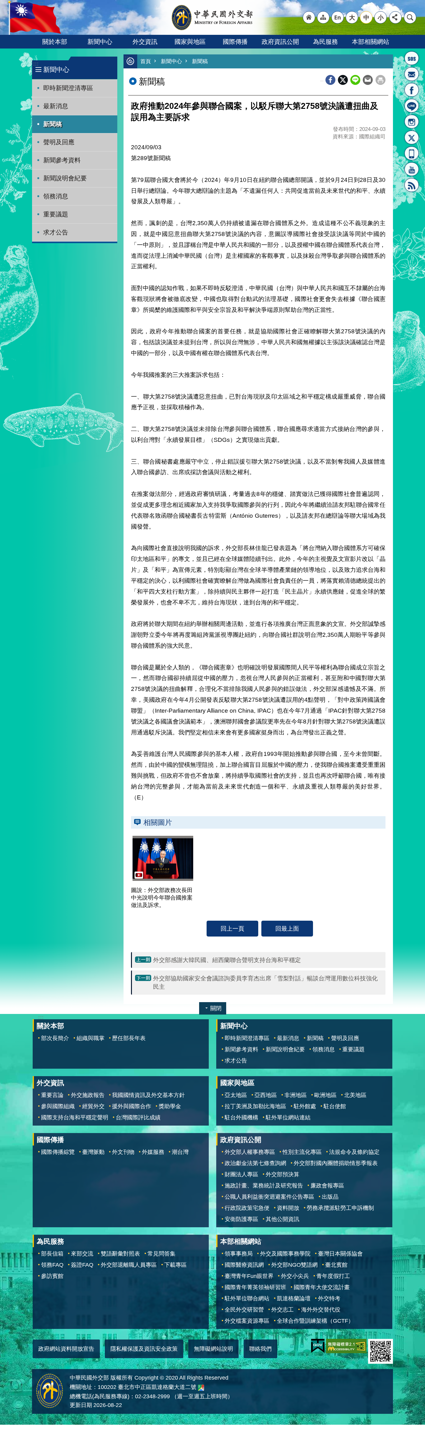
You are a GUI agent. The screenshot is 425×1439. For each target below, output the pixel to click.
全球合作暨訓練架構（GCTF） (315, 1321)
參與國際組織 (58, 1106)
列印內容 (380, 80)
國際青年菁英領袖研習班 (255, 1287)
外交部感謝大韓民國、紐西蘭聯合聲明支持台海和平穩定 (227, 959)
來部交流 (82, 1254)
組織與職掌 (91, 1038)
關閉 (216, 1008)
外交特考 (329, 1298)
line (355, 80)
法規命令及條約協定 (354, 1152)
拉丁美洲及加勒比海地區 (255, 1106)
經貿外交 (93, 1106)
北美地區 (355, 1095)
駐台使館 (335, 1106)
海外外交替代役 (320, 1310)
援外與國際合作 (131, 1106)
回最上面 (287, 928)
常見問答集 (161, 1254)
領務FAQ (52, 1265)
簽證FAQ (82, 1265)
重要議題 (55, 214)
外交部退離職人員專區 (129, 1265)
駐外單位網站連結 (288, 1117)
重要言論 (52, 1095)
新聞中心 (99, 41)
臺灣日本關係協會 (340, 1254)
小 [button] (381, 17)
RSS (411, 185)
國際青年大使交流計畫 (322, 1287)
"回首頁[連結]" (309, 17)
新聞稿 (52, 124)
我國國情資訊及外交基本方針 (148, 1095)
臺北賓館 (336, 1265)
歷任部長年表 (129, 1038)
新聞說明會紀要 (65, 178)
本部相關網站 (370, 41)
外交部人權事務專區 (250, 1152)
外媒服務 (153, 1152)
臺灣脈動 (93, 1152)
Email (368, 80)
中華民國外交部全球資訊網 (212, 17)
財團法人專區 (241, 1174)
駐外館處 (305, 1106)
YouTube (411, 169)
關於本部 (54, 41)
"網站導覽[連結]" (323, 17)
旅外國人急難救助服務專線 (411, 58)
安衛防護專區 (241, 1219)
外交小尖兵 (295, 1276)
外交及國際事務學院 (285, 1254)
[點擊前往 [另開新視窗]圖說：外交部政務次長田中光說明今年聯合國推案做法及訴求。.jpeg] (163, 858)
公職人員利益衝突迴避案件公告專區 (269, 1197)
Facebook (330, 80)
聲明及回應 (58, 142)
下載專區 (175, 1265)
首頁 (145, 61)
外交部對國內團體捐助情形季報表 (336, 1163)
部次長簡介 (55, 1038)
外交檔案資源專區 (247, 1321)
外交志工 (282, 1310)
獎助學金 (170, 1106)
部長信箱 (411, 74)
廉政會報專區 (327, 1185)
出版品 (330, 1197)
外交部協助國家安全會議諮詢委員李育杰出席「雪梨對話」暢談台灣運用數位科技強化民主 (265, 982)
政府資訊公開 (280, 41)
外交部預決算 (282, 1174)
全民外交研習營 (244, 1310)
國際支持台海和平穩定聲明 (74, 1117)
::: (36, 63)
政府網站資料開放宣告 (66, 1349)
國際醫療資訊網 (244, 1265)
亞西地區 (266, 1095)
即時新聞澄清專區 (68, 88)
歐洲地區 (325, 1095)
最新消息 (55, 106)
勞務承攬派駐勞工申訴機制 (340, 1208)
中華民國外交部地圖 (201, 1388)
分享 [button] (395, 17)
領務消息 (55, 196)
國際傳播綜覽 (58, 1152)
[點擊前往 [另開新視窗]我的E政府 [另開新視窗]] (318, 1346)
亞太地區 (236, 1095)
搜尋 (410, 17)
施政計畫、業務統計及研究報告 (264, 1185)
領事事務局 (239, 1254)
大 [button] (352, 17)
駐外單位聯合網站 (247, 1298)
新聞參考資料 (62, 160)
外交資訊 (145, 41)
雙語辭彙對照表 (120, 1254)
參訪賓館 (52, 1276)
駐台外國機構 (241, 1117)
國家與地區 (190, 41)
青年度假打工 (333, 1276)
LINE (411, 106)
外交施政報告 (88, 1095)
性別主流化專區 (302, 1152)
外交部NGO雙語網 (294, 1265)
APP (411, 153)
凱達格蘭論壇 (294, 1298)
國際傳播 (235, 41)
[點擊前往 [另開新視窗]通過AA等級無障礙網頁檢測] (346, 1346)
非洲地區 (295, 1095)
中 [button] (366, 17)
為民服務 (325, 41)
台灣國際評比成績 (138, 1117)
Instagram (411, 121)
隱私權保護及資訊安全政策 (144, 1349)
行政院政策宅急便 (247, 1208)
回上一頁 (232, 928)
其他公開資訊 (282, 1219)
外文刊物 (123, 1152)
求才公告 (55, 232)
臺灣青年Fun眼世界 (249, 1276)
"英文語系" (337, 17)
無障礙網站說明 (213, 1349)
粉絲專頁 (411, 90)
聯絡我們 (260, 1349)
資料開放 (288, 1208)
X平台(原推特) (411, 137)
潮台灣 (180, 1152)
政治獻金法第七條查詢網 (255, 1163)
